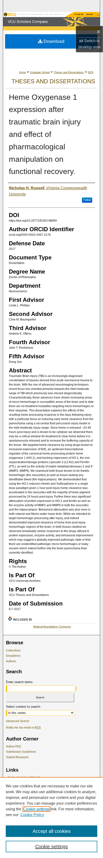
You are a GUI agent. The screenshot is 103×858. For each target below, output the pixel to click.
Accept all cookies (52, 831)
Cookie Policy (32, 815)
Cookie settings (36, 809)
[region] (51, 817)
